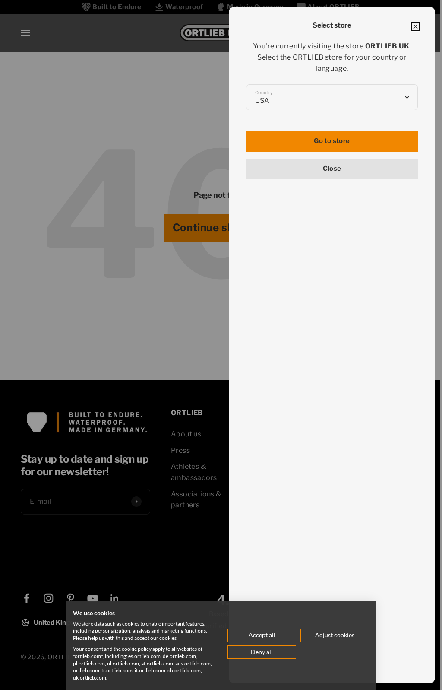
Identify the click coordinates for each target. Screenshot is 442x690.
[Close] (415, 26)
